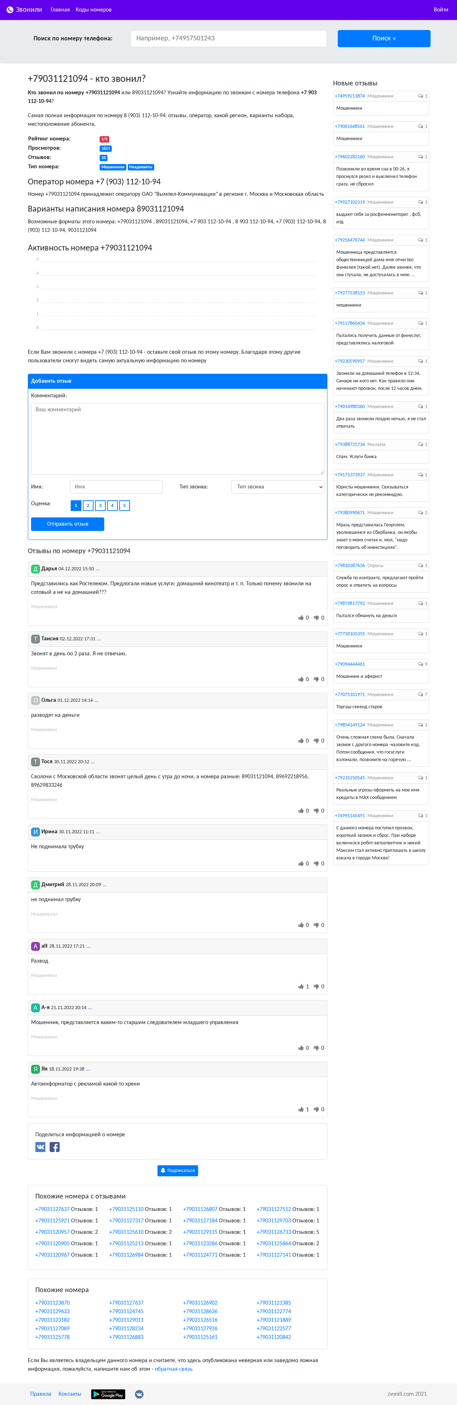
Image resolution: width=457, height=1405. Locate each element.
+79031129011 (126, 1320)
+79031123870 (52, 1303)
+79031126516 (200, 1320)
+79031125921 (52, 1221)
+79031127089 (52, 1329)
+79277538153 (350, 293)
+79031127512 (274, 1209)
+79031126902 (200, 1303)
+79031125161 (200, 1337)
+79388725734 (350, 444)
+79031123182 (52, 1320)
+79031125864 (274, 1244)
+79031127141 (274, 1255)
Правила (40, 1394)
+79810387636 (350, 566)
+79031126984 (126, 1255)
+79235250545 (350, 778)
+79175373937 (350, 475)
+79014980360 (350, 406)
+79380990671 (350, 513)
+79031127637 (52, 1209)
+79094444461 (350, 664)
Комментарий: (49, 396)
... (97, 569)
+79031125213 (126, 1244)
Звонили (28, 10)
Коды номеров (94, 10)
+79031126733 (274, 1232)
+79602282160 (350, 157)
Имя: (37, 487)
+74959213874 (350, 96)
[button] (384, 38)
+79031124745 (126, 1312)
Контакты (70, 1394)
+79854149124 (350, 725)
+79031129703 (274, 1221)
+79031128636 (200, 1312)
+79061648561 (350, 126)
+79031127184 (200, 1221)
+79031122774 (274, 1312)
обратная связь (174, 1369)
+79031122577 (274, 1329)
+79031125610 (126, 1232)
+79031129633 (52, 1312)
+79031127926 (200, 1329)
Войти (441, 10)
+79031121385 (274, 1303)
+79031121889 (274, 1320)
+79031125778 (52, 1337)
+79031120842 (274, 1337)
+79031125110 (126, 1209)
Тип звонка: (194, 487)
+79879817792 (350, 603)
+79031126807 (200, 1209)
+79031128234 (126, 1329)
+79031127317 (126, 1221)
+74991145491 (350, 816)
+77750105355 (350, 634)
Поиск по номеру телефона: (73, 38)
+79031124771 (200, 1255)
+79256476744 (350, 240)
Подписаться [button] (180, 1170)
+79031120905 (52, 1244)
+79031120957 (52, 1232)
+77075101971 (350, 694)
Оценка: (41, 504)
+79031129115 (200, 1232)
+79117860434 (350, 323)
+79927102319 (350, 202)
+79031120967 (52, 1255)
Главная (60, 10)
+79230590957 (350, 361)
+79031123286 (200, 1244)
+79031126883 (126, 1337)
